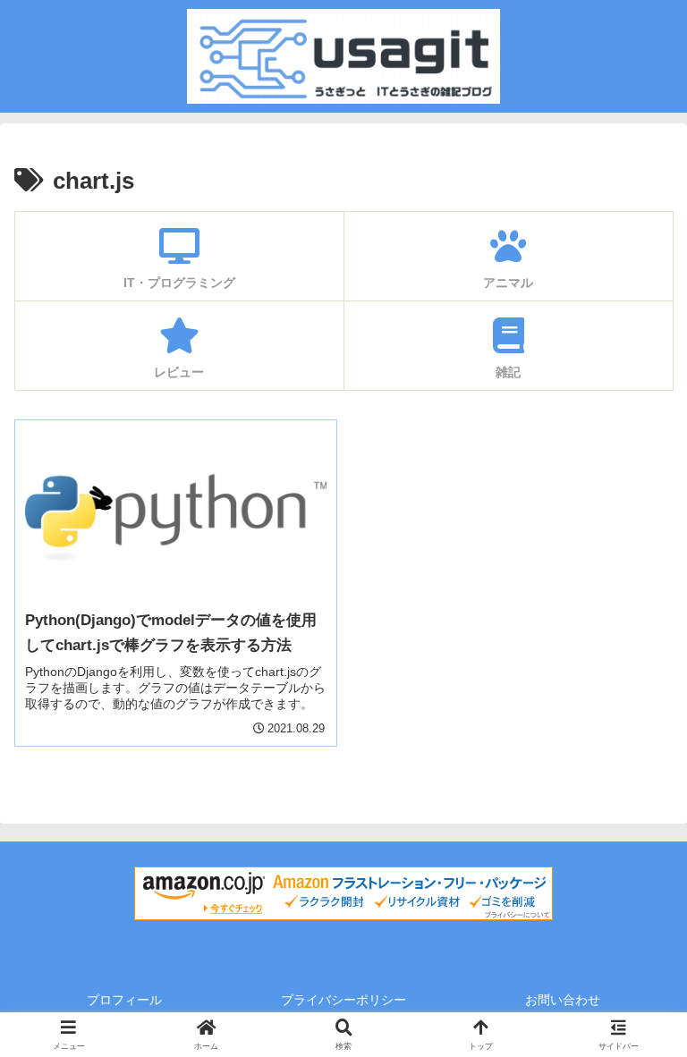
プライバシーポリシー (343, 1000)
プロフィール (124, 1000)
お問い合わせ (562, 1000)
